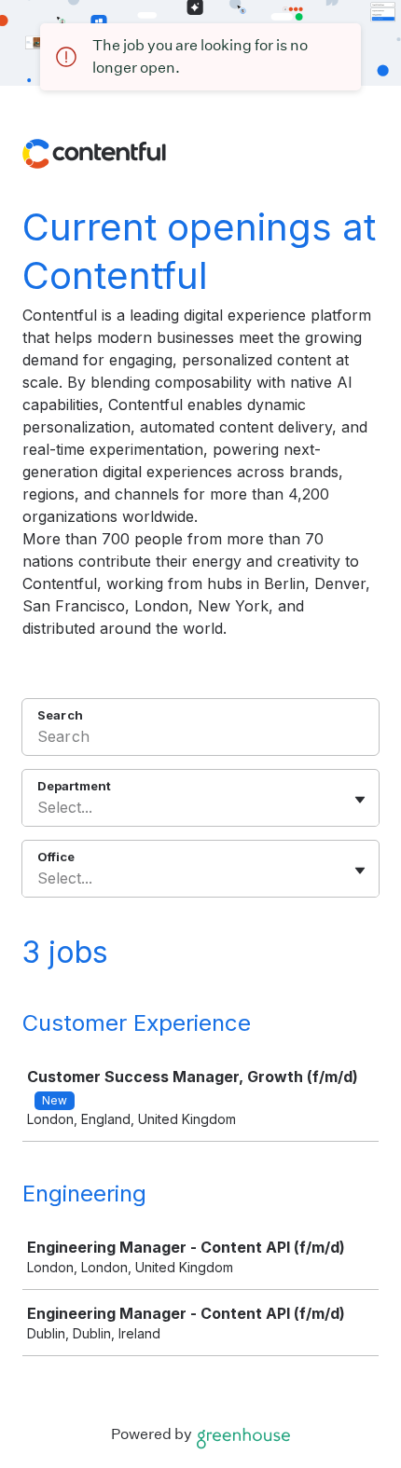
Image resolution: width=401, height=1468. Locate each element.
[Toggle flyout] (360, 800)
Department (74, 785)
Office (56, 856)
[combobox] (39, 807)
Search (60, 714)
